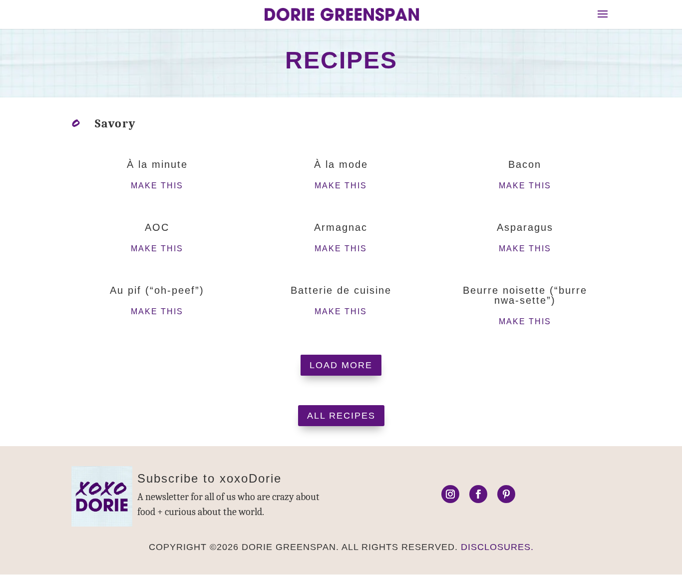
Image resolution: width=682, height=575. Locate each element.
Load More (341, 365)
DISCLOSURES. (497, 547)
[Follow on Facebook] (478, 494)
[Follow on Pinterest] (506, 494)
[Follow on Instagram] (450, 494)
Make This (157, 185)
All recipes (341, 416)
